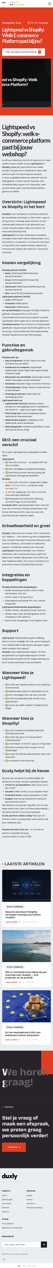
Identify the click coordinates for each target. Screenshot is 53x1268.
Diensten (5, 1208)
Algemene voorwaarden (12, 1228)
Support (5, 1212)
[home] (4, 3)
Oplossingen (7, 1200)
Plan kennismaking (34, 1208)
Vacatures (30, 1203)
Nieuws (29, 1200)
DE (29, 1266)
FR (34, 1266)
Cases (29, 1195)
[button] (49, 4)
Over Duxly (6, 1203)
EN (24, 1266)
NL (19, 1266)
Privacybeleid (7, 1224)
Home (4, 1195)
